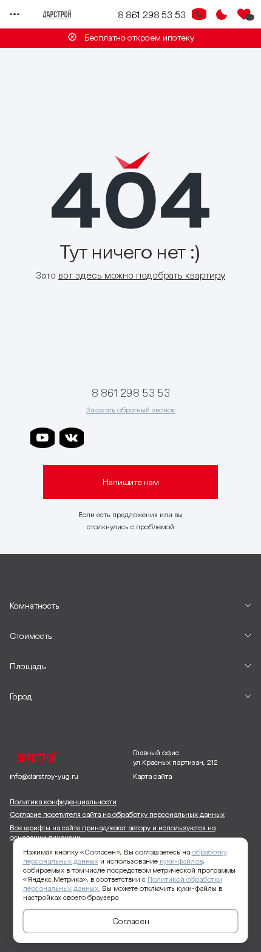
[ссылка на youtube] (42, 438)
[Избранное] (244, 14)
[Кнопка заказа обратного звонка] (199, 14)
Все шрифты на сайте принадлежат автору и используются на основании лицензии (112, 832)
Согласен (130, 921)
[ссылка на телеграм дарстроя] (101, 438)
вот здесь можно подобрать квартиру (141, 275)
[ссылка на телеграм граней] (188, 438)
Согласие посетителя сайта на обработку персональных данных (117, 814)
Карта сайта (152, 776)
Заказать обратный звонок (130, 409)
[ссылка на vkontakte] (71, 438)
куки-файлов (181, 860)
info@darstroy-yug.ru (44, 776)
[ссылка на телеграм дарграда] (130, 438)
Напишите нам (131, 482)
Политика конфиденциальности (63, 801)
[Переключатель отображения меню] (14, 14)
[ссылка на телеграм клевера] (159, 438)
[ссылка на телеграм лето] (217, 438)
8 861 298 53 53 (152, 14)
